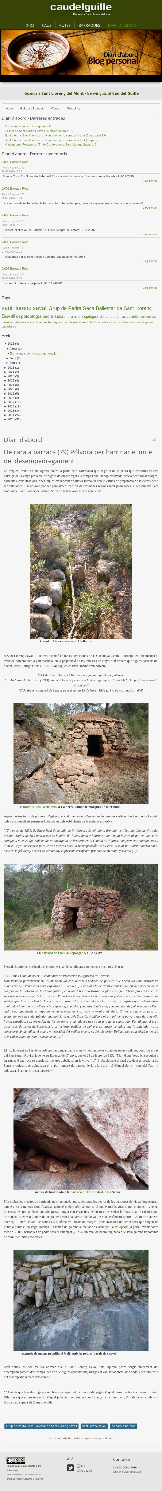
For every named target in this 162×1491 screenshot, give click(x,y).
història (95, 322)
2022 (9, 380)
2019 (9, 393)
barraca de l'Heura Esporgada (63, 953)
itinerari (84, 322)
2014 (9, 415)
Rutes (65, 25)
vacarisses (9, 326)
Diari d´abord (122, 25)
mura (68, 316)
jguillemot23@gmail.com (127, 1471)
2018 (9, 397)
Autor (9, 108)
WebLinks (73, 108)
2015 (9, 410)
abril (10, 362)
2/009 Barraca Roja (15, 162)
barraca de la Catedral (86, 1192)
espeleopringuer (86, 316)
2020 (9, 389)
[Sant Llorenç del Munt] (81, 9)
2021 (9, 385)
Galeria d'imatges (32, 108)
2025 (9, 367)
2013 (9, 419)
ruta (75, 322)
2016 (9, 406)
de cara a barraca (114, 317)
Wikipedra (121, 1227)
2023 (9, 376)
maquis (67, 322)
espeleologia (29, 316)
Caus (46, 25)
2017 (9, 402)
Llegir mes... (151, 180)
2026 (9, 343)
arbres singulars (143, 322)
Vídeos (55, 108)
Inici (30, 25)
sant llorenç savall (25, 308)
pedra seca (53, 316)
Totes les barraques (48, 322)
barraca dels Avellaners (40, 807)
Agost (11, 348)
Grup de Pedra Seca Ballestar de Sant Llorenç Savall (41, 1426)
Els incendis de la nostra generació (33, 353)
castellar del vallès (14, 322)
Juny (11, 358)
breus (31, 322)
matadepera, (147, 316)
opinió (133, 316)
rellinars (126, 322)
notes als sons (110, 322)
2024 (9, 372)
